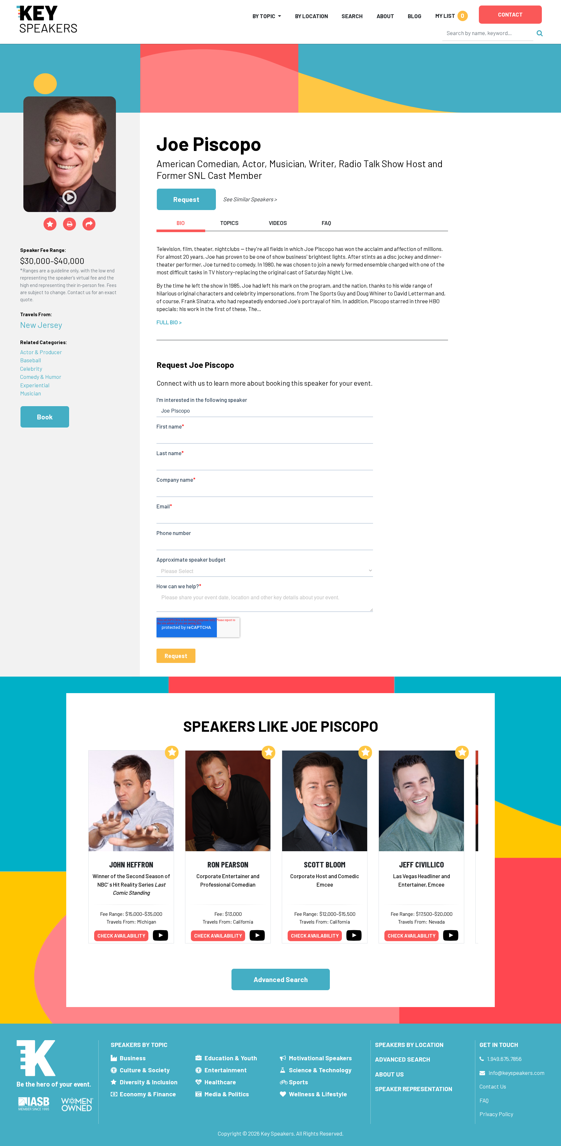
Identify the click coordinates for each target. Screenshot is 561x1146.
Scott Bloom (324, 864)
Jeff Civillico (421, 864)
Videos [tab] (278, 222)
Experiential (34, 385)
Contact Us (493, 1086)
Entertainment (226, 1070)
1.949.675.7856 (504, 1058)
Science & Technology (320, 1070)
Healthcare (220, 1082)
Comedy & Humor (40, 376)
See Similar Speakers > (250, 199)
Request (186, 199)
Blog (414, 16)
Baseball (30, 360)
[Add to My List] (172, 752)
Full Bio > (169, 322)
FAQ (484, 1100)
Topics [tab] (229, 222)
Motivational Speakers (320, 1058)
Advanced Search (281, 979)
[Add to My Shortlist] (50, 224)
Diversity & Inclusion (149, 1082)
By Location (311, 16)
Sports (298, 1082)
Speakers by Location (409, 1044)
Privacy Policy (496, 1114)
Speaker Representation (413, 1088)
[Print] (69, 224)
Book (45, 417)
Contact (510, 14)
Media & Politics (227, 1094)
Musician (30, 393)
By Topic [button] (264, 16)
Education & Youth (231, 1058)
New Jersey (41, 324)
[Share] (88, 224)
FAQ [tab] (326, 222)
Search (352, 16)
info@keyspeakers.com (516, 1072)
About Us (389, 1074)
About (385, 16)
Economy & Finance (148, 1094)
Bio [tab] (181, 222)
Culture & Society (145, 1070)
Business (133, 1058)
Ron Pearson (227, 864)
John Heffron (131, 864)
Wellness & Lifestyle (318, 1094)
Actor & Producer (41, 352)
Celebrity (31, 368)
